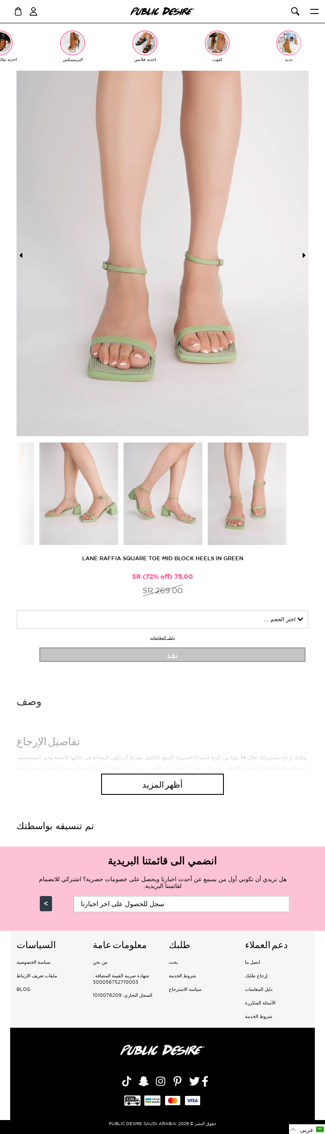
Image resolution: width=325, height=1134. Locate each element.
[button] (307, 1129)
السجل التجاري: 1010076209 (122, 995)
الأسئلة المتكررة (260, 1002)
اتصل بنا (252, 962)
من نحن (100, 962)
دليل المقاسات (162, 638)
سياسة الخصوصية (33, 962)
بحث (173, 962)
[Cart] (18, 10)
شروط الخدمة (258, 1016)
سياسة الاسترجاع (185, 989)
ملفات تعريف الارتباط (37, 975)
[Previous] (21, 255)
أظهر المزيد (162, 784)
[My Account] (33, 10)
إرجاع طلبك (256, 975)
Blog (23, 989)
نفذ (172, 654)
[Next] (304, 255)
